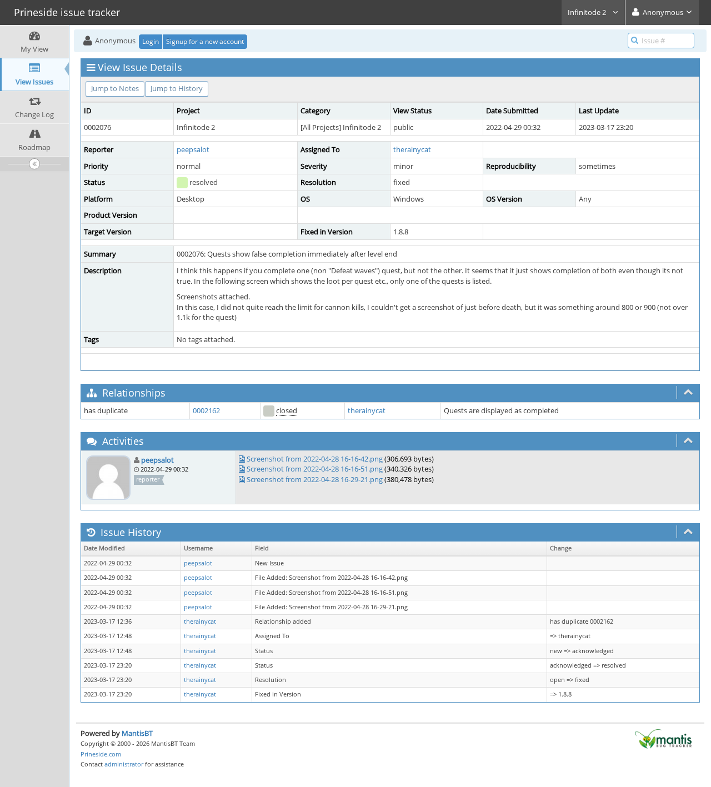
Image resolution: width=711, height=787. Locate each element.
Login (150, 41)
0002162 (206, 410)
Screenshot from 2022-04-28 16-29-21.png (315, 479)
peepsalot (193, 149)
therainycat (412, 149)
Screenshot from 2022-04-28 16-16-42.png (315, 459)
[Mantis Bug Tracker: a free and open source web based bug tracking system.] (663, 738)
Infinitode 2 (587, 12)
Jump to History (177, 88)
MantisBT (137, 733)
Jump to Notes (115, 88)
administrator (123, 764)
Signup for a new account (205, 41)
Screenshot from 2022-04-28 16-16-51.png (315, 469)
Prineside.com (101, 754)
